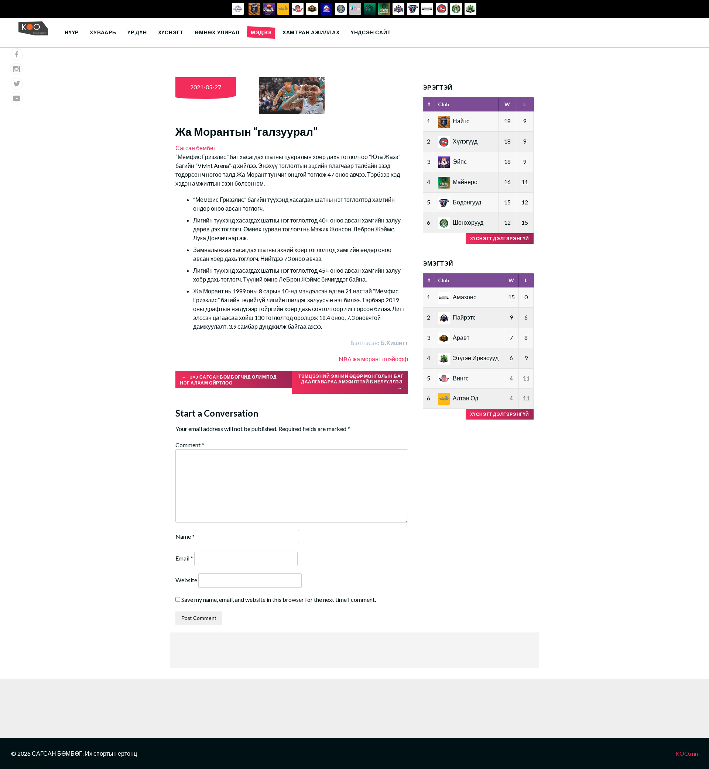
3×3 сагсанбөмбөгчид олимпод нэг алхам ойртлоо (228, 380)
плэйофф (395, 358)
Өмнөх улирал (217, 32)
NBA (345, 358)
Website (186, 579)
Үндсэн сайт (371, 32)
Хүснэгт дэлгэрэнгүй (499, 238)
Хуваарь (103, 32)
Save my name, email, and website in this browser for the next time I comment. (278, 599)
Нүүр (72, 32)
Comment (189, 444)
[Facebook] (16, 54)
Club (443, 104)
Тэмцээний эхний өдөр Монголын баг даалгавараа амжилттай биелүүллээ (351, 382)
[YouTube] (16, 98)
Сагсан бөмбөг (195, 147)
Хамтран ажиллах (311, 32)
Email (184, 558)
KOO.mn (686, 753)
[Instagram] (16, 69)
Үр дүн (137, 32)
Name (185, 536)
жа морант (367, 358)
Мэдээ (261, 32)
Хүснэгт (171, 32)
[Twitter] (16, 83)
